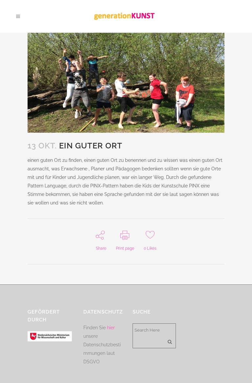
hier (111, 327)
